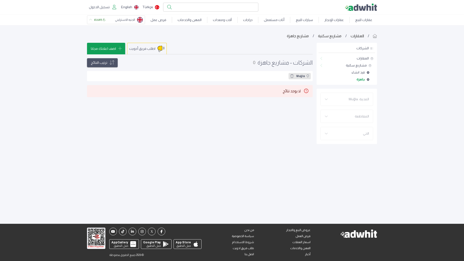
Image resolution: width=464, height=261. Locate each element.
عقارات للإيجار (334, 20)
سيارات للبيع (304, 20)
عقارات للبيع (363, 20)
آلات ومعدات (222, 20)
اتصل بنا (249, 254)
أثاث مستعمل (274, 20)
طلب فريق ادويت (243, 248)
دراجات (248, 20)
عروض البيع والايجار (298, 230)
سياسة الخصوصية (243, 236)
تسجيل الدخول (99, 7)
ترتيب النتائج (99, 63)
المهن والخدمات (190, 20)
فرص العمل (303, 236)
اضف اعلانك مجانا (103, 49)
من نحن (249, 230)
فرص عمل (158, 20)
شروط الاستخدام (243, 242)
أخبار (308, 254)
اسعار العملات (301, 242)
